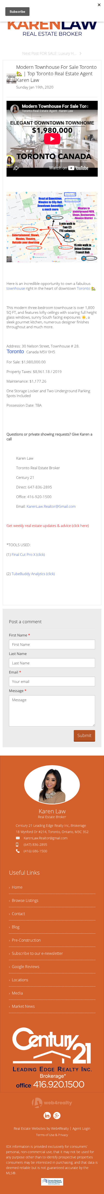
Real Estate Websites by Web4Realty (41, 1128)
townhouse (16, 288)
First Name (19, 635)
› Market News (22, 1006)
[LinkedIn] (47, 1115)
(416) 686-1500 (35, 851)
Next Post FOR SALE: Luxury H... (49, 53)
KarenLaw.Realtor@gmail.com (45, 838)
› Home (15, 887)
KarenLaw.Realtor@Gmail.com (51, 506)
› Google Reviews (24, 966)
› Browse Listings (23, 900)
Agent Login (81, 1128)
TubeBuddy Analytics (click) (33, 573)
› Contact (17, 913)
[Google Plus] (56, 1115)
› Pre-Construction (25, 940)
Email (15, 672)
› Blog (14, 927)
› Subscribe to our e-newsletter (36, 953)
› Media (16, 993)
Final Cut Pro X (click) (28, 554)
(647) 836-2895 (35, 844)
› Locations (18, 979)
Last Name (18, 653)
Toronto (84, 288)
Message (17, 690)
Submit (84, 735)
